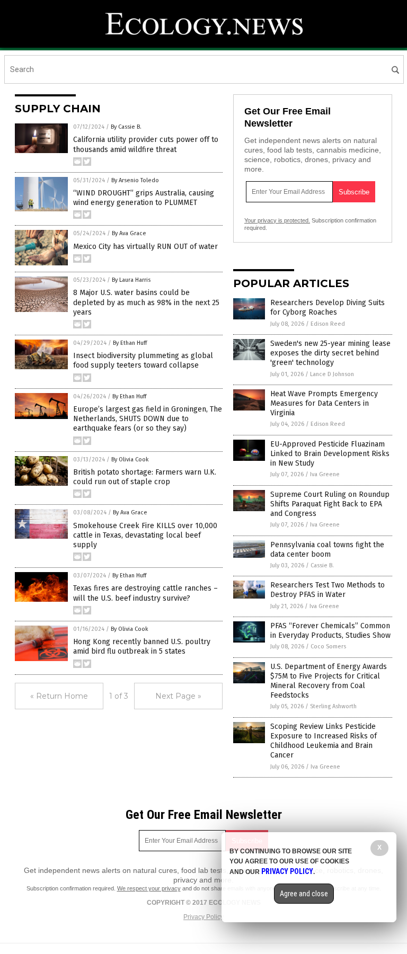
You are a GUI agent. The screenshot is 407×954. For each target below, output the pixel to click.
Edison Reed (328, 323)
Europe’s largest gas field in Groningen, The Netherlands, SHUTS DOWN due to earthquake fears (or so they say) (147, 419)
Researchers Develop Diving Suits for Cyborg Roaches (327, 307)
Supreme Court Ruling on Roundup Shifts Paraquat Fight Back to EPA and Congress (330, 504)
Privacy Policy (203, 917)
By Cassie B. (126, 126)
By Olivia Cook (130, 459)
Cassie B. (322, 565)
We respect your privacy (149, 888)
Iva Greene (325, 474)
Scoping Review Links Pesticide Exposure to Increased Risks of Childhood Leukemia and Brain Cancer (323, 741)
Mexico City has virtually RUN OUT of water (145, 246)
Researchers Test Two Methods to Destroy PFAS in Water (327, 590)
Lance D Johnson (332, 374)
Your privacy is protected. (277, 220)
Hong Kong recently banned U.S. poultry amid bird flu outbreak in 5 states (141, 646)
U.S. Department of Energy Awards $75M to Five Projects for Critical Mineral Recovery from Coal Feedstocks (328, 681)
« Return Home (59, 696)
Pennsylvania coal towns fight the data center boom (327, 549)
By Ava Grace (129, 233)
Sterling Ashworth (333, 706)
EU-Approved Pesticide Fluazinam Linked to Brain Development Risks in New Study (330, 454)
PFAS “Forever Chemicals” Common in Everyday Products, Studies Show (330, 630)
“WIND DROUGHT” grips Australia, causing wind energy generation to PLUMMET (143, 198)
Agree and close (304, 893)
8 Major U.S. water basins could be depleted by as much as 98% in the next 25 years (146, 302)
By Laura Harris (131, 280)
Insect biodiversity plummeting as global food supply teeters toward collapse (143, 360)
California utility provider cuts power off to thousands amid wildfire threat (145, 144)
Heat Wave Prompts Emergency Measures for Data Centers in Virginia (324, 403)
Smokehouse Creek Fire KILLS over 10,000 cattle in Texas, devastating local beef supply (145, 535)
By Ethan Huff (130, 343)
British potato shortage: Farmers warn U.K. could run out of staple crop (144, 477)
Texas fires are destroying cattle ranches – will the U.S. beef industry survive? (145, 593)
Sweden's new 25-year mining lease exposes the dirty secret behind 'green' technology (330, 353)
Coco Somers (328, 646)
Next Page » (178, 696)
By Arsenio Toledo (135, 180)
